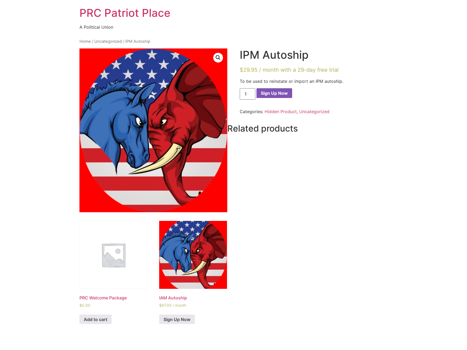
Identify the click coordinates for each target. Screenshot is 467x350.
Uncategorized (108, 41)
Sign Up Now (274, 93)
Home (85, 41)
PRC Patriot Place (125, 12)
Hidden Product (281, 111)
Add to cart (95, 319)
